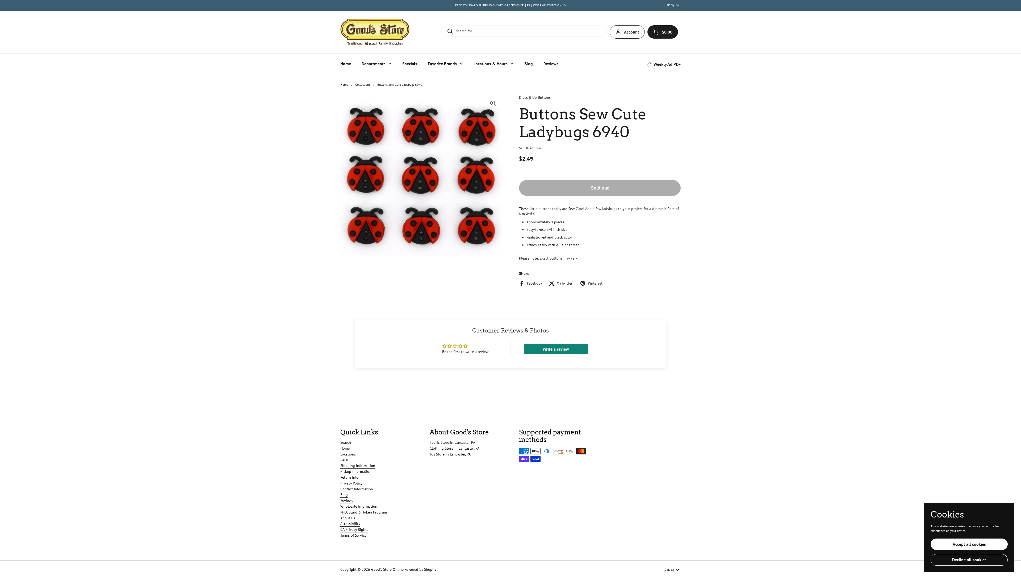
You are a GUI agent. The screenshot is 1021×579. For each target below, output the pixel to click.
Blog (344, 494)
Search (345, 442)
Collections (362, 85)
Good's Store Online (387, 569)
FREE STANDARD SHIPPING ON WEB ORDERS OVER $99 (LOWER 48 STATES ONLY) (510, 5)
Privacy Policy (351, 483)
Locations (348, 454)
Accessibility (350, 523)
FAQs (344, 460)
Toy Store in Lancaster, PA (450, 454)
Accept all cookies (969, 544)
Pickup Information (355, 471)
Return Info (349, 477)
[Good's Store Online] (374, 32)
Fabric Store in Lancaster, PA (452, 442)
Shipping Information (357, 465)
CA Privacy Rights (354, 529)
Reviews (346, 500)
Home (344, 85)
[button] (662, 32)
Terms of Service (353, 535)
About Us (347, 518)
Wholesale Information (358, 506)
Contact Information (356, 489)
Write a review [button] (556, 349)
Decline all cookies (969, 559)
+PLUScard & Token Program (363, 512)
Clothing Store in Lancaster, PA (454, 448)
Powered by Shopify (420, 569)
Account (631, 32)
